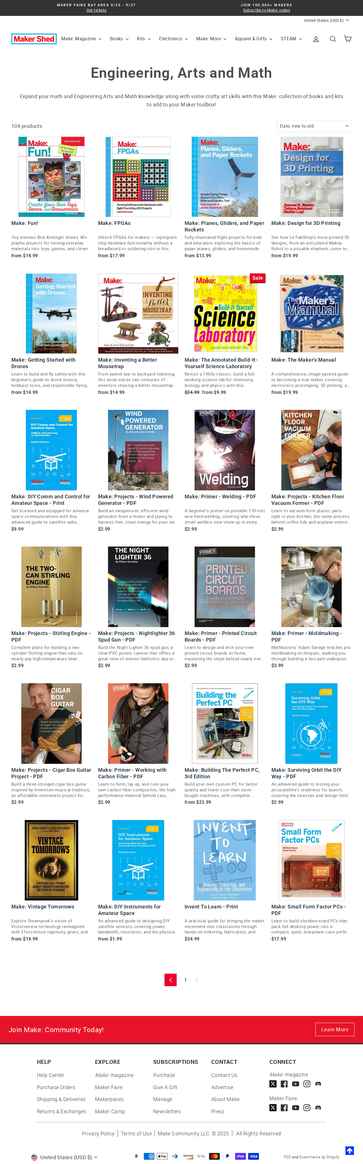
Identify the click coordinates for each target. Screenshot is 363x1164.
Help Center (50, 1075)
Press (217, 1111)
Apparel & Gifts (251, 38)
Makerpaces (109, 1099)
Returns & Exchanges (61, 1111)
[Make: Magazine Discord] (318, 1083)
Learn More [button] (335, 1029)
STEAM (289, 38)
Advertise (222, 1087)
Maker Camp (110, 1111)
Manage (162, 1099)
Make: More (209, 38)
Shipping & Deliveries (61, 1099)
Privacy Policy (98, 1133)
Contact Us (224, 1075)
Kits (141, 38)
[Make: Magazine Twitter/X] (273, 1083)
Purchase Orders (56, 1087)
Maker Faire (109, 1087)
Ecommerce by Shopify (319, 1156)
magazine (114, 1075)
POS (287, 1156)
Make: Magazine (79, 38)
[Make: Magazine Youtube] (295, 1083)
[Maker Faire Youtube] (295, 1107)
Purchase (164, 1075)
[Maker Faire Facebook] (284, 1107)
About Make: (226, 1099)
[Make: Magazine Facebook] (284, 1083)
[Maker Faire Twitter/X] (273, 1107)
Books (117, 38)
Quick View (51, 210)
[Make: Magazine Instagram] (307, 1083)
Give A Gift (165, 1087)
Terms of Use (136, 1133)
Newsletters (167, 1111)
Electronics (171, 38)
